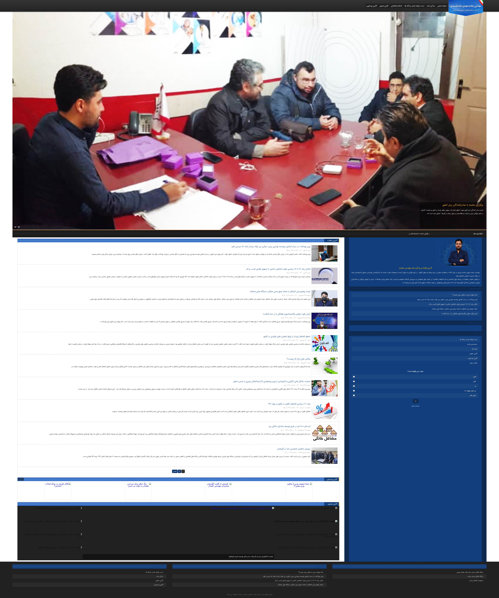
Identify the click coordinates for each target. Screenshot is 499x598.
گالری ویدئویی (371, 5)
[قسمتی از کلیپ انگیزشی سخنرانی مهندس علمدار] (219, 491)
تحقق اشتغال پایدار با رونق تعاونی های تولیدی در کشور (286, 336)
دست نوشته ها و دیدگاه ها (414, 5)
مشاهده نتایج (415, 406)
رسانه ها (474, 349)
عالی (474, 381)
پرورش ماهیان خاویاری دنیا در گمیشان (293, 448)
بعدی (174, 471)
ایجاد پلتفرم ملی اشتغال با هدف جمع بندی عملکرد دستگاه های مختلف (454, 309)
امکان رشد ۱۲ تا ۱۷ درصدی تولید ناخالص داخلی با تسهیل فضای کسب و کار (453, 304)
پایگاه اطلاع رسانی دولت (475, 576)
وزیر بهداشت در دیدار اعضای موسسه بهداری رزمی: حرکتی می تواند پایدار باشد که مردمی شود (447, 299)
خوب (474, 376)
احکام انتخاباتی (396, 5)
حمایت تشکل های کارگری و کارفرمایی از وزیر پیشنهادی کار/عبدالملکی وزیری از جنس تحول (271, 381)
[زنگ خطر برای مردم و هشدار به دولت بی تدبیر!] (138, 491)
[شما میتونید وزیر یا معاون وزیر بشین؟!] (299, 491)
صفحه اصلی (442, 5)
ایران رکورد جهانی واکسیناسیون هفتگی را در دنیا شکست (459, 313)
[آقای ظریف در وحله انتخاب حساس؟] (58, 491)
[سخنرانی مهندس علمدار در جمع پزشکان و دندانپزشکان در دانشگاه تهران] (249, 229)
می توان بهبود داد (470, 390)
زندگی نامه (431, 5)
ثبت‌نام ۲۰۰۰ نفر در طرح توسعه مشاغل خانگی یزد (289, 426)
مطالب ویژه (473, 363)
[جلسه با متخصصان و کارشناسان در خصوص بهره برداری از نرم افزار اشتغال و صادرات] (236, 508)
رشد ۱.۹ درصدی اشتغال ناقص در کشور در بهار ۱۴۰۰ (289, 403)
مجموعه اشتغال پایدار (476, 580)
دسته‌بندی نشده (472, 344)
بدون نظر (473, 395)
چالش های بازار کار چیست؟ (298, 359)
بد (475, 386)
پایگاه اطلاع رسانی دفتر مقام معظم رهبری (470, 572)
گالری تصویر (384, 5)
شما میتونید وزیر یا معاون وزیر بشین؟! (416, 233)
